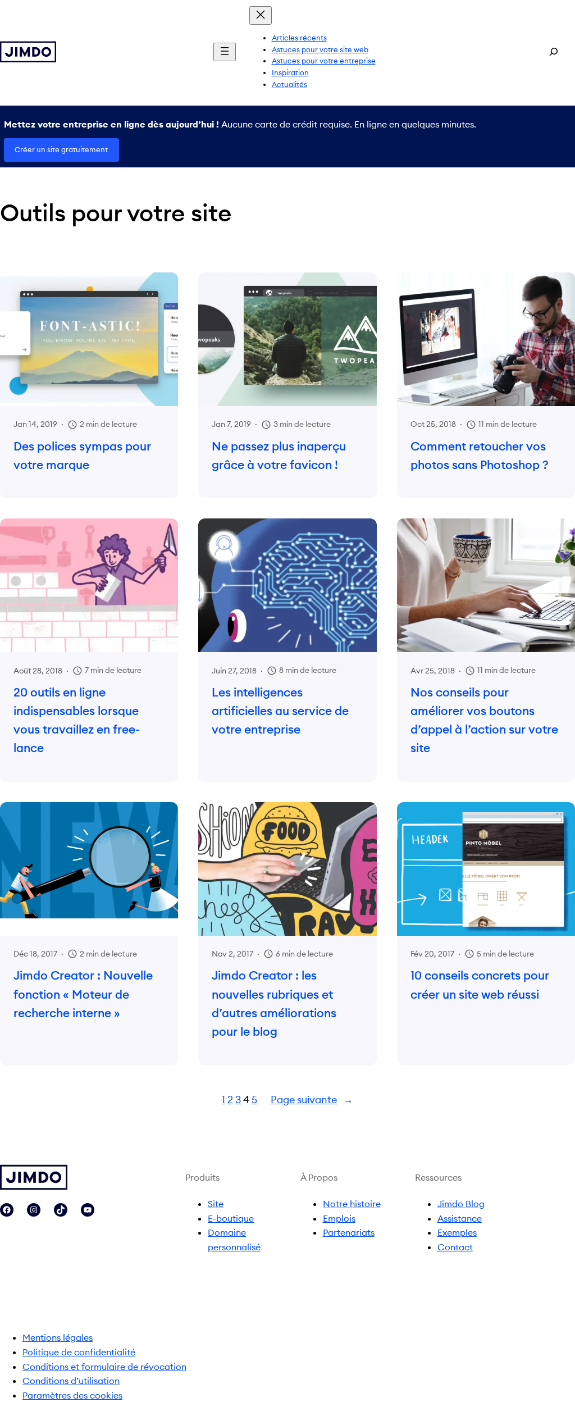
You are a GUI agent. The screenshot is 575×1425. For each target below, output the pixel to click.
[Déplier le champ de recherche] (553, 51)
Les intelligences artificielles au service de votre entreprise (280, 711)
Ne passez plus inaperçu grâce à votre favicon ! (279, 455)
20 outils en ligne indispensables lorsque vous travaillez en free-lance (76, 720)
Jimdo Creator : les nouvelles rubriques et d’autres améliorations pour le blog (274, 1003)
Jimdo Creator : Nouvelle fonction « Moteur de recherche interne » (83, 994)
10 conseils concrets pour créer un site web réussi (479, 984)
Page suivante (312, 1099)
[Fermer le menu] (260, 15)
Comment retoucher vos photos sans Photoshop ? (479, 455)
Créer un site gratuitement (61, 149)
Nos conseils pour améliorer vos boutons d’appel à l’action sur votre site (484, 720)
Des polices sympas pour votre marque (82, 455)
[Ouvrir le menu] (224, 52)
